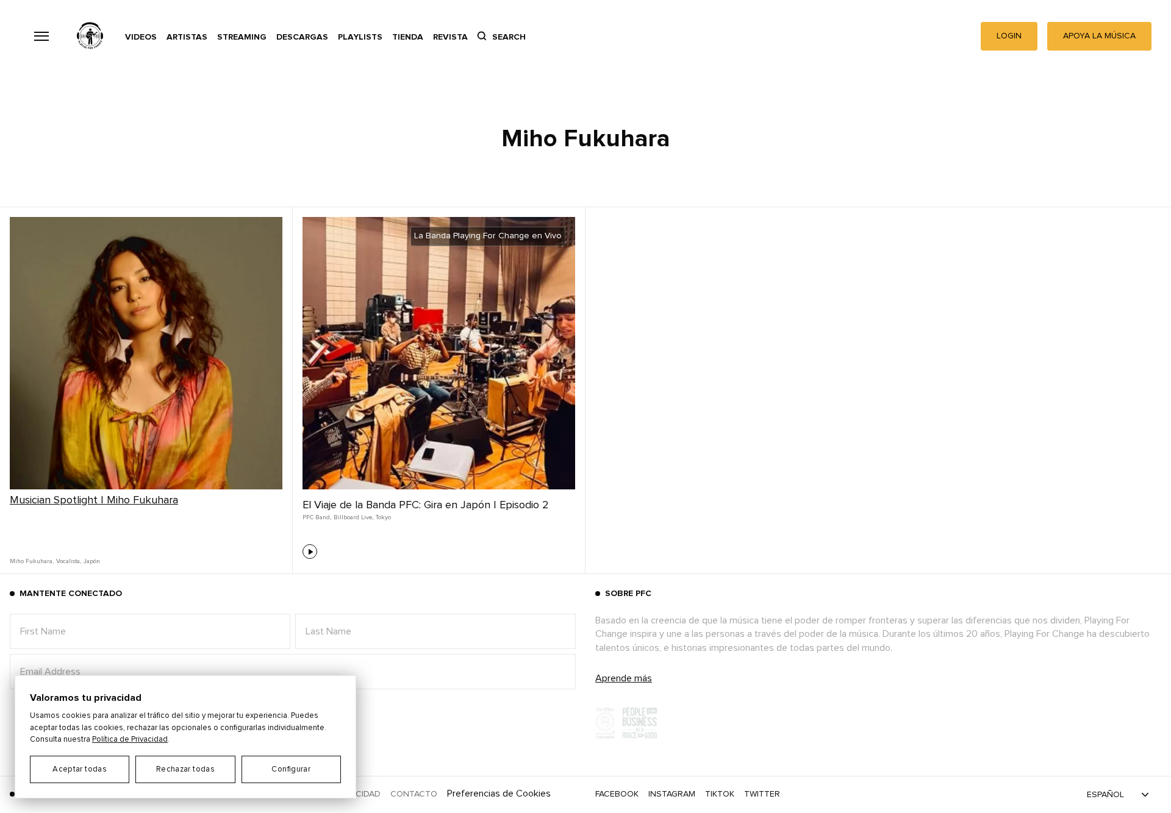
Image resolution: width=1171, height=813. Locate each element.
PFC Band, (317, 517)
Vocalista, (68, 561)
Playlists (360, 37)
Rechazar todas (185, 769)
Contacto (413, 794)
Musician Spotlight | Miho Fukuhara (94, 500)
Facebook (617, 794)
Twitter (762, 794)
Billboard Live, (353, 517)
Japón (92, 561)
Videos (141, 37)
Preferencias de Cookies (499, 793)
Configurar (290, 769)
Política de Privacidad (130, 740)
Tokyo (383, 517)
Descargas (302, 37)
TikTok (719, 794)
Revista (450, 37)
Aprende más (623, 678)
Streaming (242, 37)
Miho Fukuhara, (32, 561)
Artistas (187, 37)
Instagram (671, 794)
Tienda (407, 37)
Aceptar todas (79, 769)
